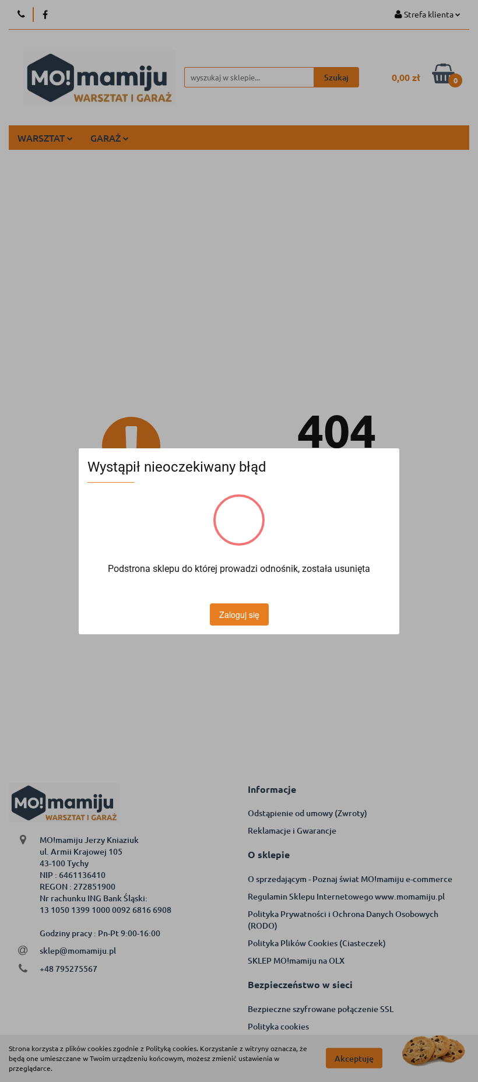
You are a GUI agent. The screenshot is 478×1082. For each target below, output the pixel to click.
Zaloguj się (239, 614)
